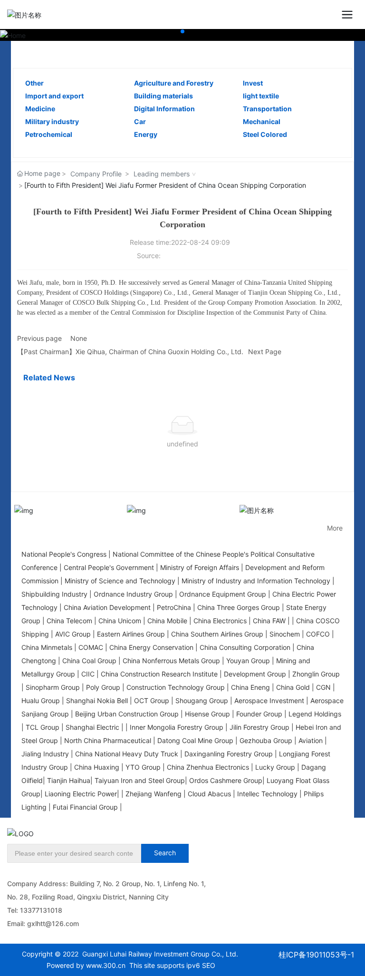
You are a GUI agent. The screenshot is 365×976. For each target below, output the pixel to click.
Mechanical (261, 121)
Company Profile (96, 174)
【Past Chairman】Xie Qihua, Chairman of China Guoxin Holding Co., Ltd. (130, 352)
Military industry (52, 121)
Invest (253, 83)
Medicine (40, 109)
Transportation (267, 109)
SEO (208, 965)
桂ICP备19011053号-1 (316, 954)
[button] (182, 31)
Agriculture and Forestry (173, 83)
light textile (261, 96)
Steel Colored (265, 134)
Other (34, 83)
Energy (145, 134)
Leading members (162, 174)
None (78, 338)
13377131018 (41, 910)
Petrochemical (48, 134)
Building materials (163, 96)
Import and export (54, 96)
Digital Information (164, 109)
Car (140, 121)
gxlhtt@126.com (53, 923)
